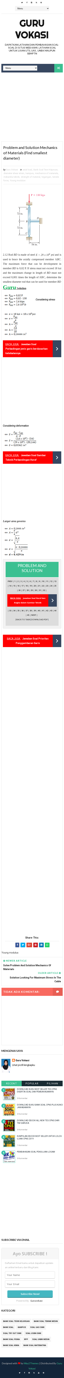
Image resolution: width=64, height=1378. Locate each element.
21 (39, 585)
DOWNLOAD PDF (39, 619)
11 (47, 581)
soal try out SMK (12, 1333)
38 (31, 610)
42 (47, 610)
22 (43, 585)
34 (14, 610)
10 (43, 581)
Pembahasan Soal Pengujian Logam (36, 1152)
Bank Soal (8, 1327)
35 (18, 610)
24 (51, 585)
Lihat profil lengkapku (23, 1065)
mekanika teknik (12, 177)
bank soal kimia (11, 1345)
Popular (32, 1083)
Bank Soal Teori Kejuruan (45, 169)
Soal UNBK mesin (40, 1339)
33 (10, 610)
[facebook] (27, 2)
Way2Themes (31, 1363)
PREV (10, 581)
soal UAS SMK (37, 1327)
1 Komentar (22, 1145)
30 (36, 590)
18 (27, 585)
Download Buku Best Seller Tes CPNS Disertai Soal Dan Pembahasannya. (37, 1090)
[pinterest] (41, 2)
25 (55, 585)
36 (23, 610)
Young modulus (17, 180)
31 (40, 590)
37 (27, 610)
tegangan (46, 177)
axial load (27, 169)
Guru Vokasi (22, 1060)
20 (35, 585)
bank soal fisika (11, 1339)
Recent (11, 1083)
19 (31, 585)
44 (55, 610)
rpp (26, 1339)
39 (35, 610)
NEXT (33, 615)
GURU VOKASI (32, 29)
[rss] (36, 2)
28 (28, 590)
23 (47, 585)
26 (19, 590)
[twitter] (22, 2)
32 (44, 590)
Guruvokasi (36, 1300)
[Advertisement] (32, 107)
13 (55, 581)
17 (23, 585)
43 (51, 610)
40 (39, 610)
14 (10, 585)
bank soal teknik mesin (46, 1321)
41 (43, 610)
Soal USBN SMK (33, 1333)
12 (51, 581)
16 (18, 585)
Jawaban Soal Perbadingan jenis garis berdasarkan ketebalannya (26, 349)
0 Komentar (22, 1098)
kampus (30, 173)
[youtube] (38, 1373)
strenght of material (30, 177)
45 (28, 615)
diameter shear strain (14, 173)
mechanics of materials (46, 173)
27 (24, 590)
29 (32, 590)
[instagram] (31, 2)
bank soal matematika (34, 1345)
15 (14, 585)
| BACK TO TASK (23, 619)
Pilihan (52, 1083)
